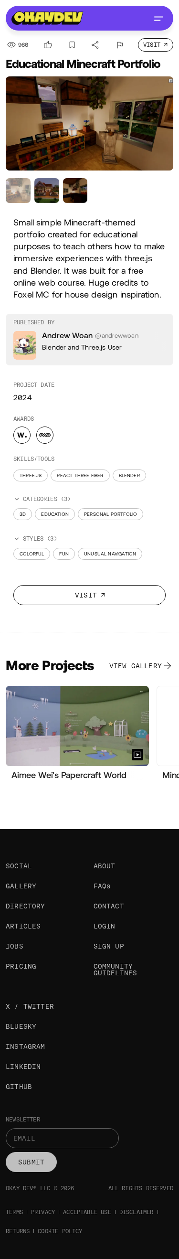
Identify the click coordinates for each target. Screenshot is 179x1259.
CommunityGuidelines (115, 969)
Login (105, 926)
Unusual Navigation (110, 553)
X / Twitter (30, 1006)
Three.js (31, 475)
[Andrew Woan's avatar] (24, 345)
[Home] (47, 18)
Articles (23, 926)
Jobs (14, 946)
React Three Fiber (80, 475)
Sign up (109, 946)
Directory (25, 906)
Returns (18, 1231)
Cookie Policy (60, 1231)
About (105, 866)
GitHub (19, 1086)
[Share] (95, 45)
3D (23, 514)
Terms (14, 1212)
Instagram (25, 1046)
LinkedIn (23, 1066)
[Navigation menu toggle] (158, 18)
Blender (129, 475)
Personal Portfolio (110, 514)
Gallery (21, 886)
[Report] (120, 45)
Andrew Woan (67, 335)
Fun (64, 553)
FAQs (102, 886)
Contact (109, 906)
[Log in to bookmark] (72, 45)
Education (55, 514)
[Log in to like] (47, 45)
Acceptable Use (87, 1212)
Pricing (21, 966)
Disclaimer (136, 1212)
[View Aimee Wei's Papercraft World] (77, 726)
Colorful (32, 553)
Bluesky (21, 1026)
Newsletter (23, 1119)
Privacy (43, 1212)
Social (19, 866)
